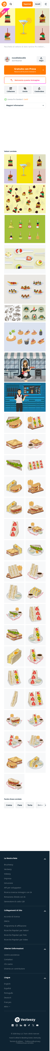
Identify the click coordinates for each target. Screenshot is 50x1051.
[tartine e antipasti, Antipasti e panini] (12, 311)
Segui (41, 61)
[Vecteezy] (4, 4)
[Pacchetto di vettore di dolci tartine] (24, 167)
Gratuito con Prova (25, 70)
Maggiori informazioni (14, 104)
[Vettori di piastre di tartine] (24, 287)
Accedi (37, 4)
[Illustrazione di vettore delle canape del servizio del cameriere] (24, 383)
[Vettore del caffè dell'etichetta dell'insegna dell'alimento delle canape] (16, 329)
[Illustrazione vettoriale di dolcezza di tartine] (24, 227)
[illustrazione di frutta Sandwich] (14, 460)
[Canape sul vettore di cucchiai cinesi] (24, 257)
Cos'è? (26, 99)
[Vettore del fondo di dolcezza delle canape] (24, 197)
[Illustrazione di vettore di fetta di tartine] (24, 353)
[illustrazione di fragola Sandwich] (14, 652)
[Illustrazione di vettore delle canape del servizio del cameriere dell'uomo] (24, 413)
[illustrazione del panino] (14, 439)
